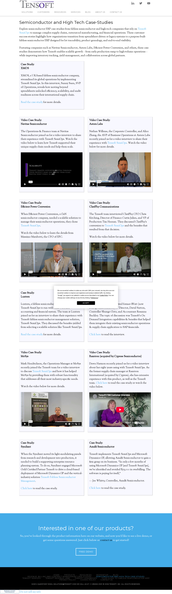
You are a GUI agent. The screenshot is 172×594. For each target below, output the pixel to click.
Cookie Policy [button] (104, 295)
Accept (86, 303)
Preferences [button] (94, 298)
